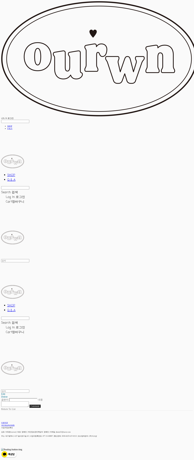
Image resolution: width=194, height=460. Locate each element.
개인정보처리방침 (8, 425)
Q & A (9, 128)
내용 (40, 399)
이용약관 (4, 423)
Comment (35, 406)
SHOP (9, 126)
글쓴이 (4, 399)
